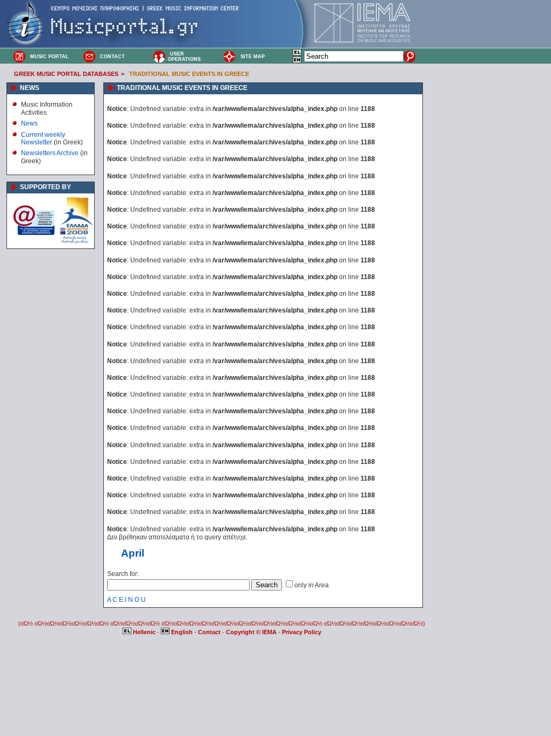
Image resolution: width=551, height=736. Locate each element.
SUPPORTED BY (45, 187)
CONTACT (112, 56)
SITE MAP (253, 56)
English (181, 632)
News (29, 123)
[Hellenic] (298, 54)
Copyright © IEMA (251, 632)
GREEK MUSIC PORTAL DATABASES (66, 74)
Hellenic (144, 632)
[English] (298, 61)
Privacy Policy (301, 632)
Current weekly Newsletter (43, 138)
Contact (210, 632)
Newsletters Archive (50, 153)
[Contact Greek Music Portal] (89, 56)
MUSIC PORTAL (49, 56)
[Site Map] (229, 56)
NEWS (29, 88)
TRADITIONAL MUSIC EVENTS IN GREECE (189, 74)
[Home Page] (19, 56)
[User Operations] (159, 56)
